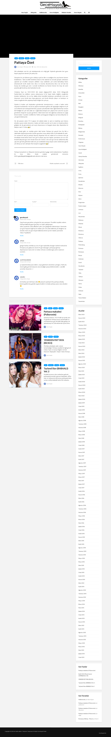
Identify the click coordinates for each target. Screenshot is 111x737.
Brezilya (80, 121)
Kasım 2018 (81, 413)
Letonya (80, 209)
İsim (15, 201)
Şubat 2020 (81, 399)
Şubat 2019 (81, 403)
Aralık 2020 (81, 381)
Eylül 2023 (81, 321)
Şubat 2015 (81, 569)
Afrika (80, 82)
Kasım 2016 (81, 495)
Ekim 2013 (81, 625)
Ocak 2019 (81, 406)
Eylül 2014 (81, 586)
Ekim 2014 (81, 583)
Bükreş (80, 128)
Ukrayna (80, 280)
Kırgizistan (81, 202)
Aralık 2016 (81, 491)
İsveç (79, 174)
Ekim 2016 (81, 498)
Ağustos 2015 (82, 548)
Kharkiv (80, 184)
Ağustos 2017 (82, 463)
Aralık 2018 (81, 410)
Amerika (80, 89)
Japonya (80, 177)
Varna (80, 283)
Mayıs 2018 (81, 431)
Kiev (79, 192)
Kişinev (80, 195)
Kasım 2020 (81, 385)
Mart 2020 (81, 396)
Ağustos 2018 (82, 420)
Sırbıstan (81, 259)
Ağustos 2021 (82, 364)
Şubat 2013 (81, 653)
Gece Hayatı (78, 12)
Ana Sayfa (24, 12)
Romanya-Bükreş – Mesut (85, 719)
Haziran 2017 (82, 470)
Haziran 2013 (82, 639)
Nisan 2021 (81, 367)
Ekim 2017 (81, 456)
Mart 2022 (81, 353)
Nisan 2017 (81, 477)
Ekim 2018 (81, 417)
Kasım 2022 (81, 346)
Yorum (35, 67)
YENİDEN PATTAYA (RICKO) (54, 341)
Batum (80, 110)
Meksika (80, 223)
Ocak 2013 (81, 657)
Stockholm (81, 266)
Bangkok (21, 58)
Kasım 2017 (81, 452)
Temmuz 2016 (82, 509)
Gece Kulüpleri (54, 12)
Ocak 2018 (81, 445)
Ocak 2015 (81, 572)
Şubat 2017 (81, 484)
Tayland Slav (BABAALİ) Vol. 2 (56, 370)
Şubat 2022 (81, 357)
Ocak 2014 (81, 615)
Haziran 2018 (82, 427)
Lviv (79, 213)
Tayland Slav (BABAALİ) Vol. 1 (86, 686)
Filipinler (80, 142)
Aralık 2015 (81, 533)
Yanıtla (21, 235)
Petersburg (81, 245)
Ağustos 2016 (82, 505)
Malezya (80, 220)
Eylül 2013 (81, 629)
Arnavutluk (81, 93)
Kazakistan (81, 181)
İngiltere (80, 167)
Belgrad (80, 117)
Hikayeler (34, 12)
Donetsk (80, 135)
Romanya (81, 252)
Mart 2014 (81, 608)
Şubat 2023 (81, 339)
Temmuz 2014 (82, 593)
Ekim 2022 (81, 350)
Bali (79, 103)
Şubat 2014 (81, 611)
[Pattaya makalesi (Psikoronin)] (25, 317)
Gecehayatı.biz (102, 733)
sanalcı (22, 277)
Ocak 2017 (81, 487)
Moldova (81, 230)
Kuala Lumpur (82, 206)
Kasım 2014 (81, 579)
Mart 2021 (81, 371)
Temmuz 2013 (82, 636)
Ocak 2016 (81, 530)
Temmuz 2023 (82, 325)
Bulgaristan (81, 131)
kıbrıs (80, 199)
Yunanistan (81, 301)
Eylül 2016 (81, 502)
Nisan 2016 (81, 519)
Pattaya (27, 58)
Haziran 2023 (82, 328)
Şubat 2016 (81, 526)
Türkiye (80, 276)
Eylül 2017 (81, 459)
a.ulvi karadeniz (25, 260)
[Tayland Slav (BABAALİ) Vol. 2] (25, 374)
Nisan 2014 (81, 604)
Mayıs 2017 (81, 473)
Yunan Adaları (82, 298)
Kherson (80, 188)
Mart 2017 (81, 480)
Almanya (80, 86)
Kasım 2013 (81, 622)
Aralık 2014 (81, 576)
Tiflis (79, 273)
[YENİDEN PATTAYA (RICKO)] (25, 346)
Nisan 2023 (81, 335)
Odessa (80, 238)
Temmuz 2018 (82, 424)
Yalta (79, 294)
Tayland (33, 58)
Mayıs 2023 (81, 332)
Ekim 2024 (81, 314)
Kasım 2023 (81, 318)
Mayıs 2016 (81, 516)
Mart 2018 (81, 438)
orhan (22, 241)
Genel (50, 308)
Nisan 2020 (81, 392)
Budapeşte (81, 124)
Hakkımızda (43, 12)
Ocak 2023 (81, 343)
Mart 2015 (81, 565)
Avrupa (80, 100)
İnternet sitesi (53, 201)
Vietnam (80, 291)
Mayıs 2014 (81, 600)
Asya (16, 58)
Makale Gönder (66, 12)
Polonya (80, 248)
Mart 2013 (81, 650)
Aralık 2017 (81, 449)
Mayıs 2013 (81, 643)
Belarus (80, 114)
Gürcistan (81, 160)
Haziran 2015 (82, 555)
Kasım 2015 (81, 537)
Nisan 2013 (81, 646)
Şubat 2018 (81, 442)
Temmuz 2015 (82, 551)
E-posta (34, 201)
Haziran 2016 (82, 512)
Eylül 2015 (81, 544)
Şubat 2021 (81, 374)
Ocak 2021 (81, 378)
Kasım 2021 (81, 360)
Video (80, 287)
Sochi (80, 262)
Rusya (80, 255)
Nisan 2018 (81, 434)
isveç (79, 170)
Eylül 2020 (81, 388)
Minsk (80, 227)
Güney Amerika (82, 156)
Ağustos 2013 (82, 632)
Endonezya (81, 139)
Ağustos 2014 (82, 590)
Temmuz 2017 (82, 466)
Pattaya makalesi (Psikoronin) (52, 313)
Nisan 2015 (81, 562)
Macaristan (81, 216)
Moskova (81, 234)
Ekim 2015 (81, 540)
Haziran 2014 (82, 597)
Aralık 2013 (81, 618)
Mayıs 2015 (81, 558)
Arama (89, 68)
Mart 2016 (81, 523)
